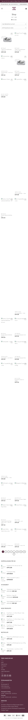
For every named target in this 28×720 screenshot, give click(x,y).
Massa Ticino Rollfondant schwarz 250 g (20, 50)
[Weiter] (14, 554)
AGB (2, 662)
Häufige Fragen (5, 710)
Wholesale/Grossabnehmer (18, 708)
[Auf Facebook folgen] (2, 675)
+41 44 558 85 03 (5, 688)
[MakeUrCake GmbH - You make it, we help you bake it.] (14, 8)
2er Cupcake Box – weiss (6, 477)
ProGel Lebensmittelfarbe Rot (6, 216)
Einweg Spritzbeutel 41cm (20, 334)
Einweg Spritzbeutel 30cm (20, 357)
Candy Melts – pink (19, 521)
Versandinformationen (6, 708)
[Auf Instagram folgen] (5, 675)
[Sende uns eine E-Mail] (10, 675)
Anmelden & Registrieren (7, 704)
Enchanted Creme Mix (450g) (19, 380)
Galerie (21, 704)
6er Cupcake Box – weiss (20, 313)
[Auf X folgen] (7, 675)
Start (12, 17)
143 (24, 551)
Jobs (2, 667)
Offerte (16, 706)
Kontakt (3, 669)
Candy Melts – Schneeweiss (7, 545)
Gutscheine (4, 706)
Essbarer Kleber (4, 95)
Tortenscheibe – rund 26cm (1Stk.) (7, 73)
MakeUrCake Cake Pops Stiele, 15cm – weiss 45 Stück (6, 522)
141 (17, 551)
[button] (2, 8)
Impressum (3, 666)
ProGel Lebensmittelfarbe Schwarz (6, 335)
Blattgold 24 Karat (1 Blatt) (20, 499)
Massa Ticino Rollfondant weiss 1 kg (6, 50)
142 (21, 551)
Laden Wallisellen (5, 671)
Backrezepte (16, 704)
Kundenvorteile (10, 706)
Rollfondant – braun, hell (20, 545)
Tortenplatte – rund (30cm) (7, 357)
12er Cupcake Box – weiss (20, 193)
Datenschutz (4, 664)
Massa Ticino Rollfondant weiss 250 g (20, 73)
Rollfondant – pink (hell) (6, 499)
